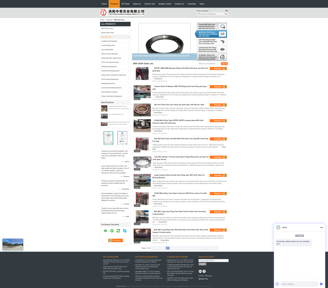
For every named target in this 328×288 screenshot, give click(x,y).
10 (207, 248)
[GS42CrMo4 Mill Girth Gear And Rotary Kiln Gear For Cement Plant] (104, 108)
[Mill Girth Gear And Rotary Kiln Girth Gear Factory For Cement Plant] (104, 124)
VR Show (126, 4)
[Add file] (277, 284)
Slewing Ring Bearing (109, 66)
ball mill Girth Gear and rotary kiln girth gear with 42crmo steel (179, 105)
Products (114, 4)
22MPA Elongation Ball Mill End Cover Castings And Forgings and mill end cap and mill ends (180, 267)
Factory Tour (150, 4)
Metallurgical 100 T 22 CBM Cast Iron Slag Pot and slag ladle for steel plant (180, 261)
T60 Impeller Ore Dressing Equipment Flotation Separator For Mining (148, 261)
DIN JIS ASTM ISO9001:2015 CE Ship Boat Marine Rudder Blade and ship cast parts (180, 273)
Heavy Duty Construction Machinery (113, 75)
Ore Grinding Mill (107, 50)
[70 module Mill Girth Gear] (104, 116)
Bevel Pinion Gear (107, 33)
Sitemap (208, 276)
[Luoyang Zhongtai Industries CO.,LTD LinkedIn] (200, 272)
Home (104, 4)
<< (158, 248)
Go (226, 14)
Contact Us (179, 4)
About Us (137, 4)
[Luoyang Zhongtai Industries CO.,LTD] (122, 12)
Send (202, 264)
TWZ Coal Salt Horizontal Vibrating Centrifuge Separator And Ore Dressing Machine (148, 278)
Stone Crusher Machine (109, 54)
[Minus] (321, 227)
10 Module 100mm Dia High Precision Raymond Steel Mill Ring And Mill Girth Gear (208, 57)
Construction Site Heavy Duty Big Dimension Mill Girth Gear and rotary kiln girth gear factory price (208, 49)
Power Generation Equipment (111, 96)
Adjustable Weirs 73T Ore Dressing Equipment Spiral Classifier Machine (148, 272)
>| (216, 248)
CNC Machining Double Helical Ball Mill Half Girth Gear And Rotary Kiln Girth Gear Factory (208, 42)
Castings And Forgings (109, 41)
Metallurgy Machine (108, 83)
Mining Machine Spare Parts (111, 58)
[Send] (322, 284)
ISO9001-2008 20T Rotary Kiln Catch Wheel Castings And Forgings (180, 279)
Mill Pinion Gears (107, 28)
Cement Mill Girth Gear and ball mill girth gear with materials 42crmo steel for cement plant (207, 26)
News (202, 4)
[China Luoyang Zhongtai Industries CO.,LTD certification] (108, 138)
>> (211, 248)
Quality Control (165, 4)
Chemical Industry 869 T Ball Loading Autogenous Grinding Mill (116, 277)
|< (153, 248)
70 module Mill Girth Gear (116, 114)
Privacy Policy (121, 286)
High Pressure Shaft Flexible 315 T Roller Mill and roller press (115, 268)
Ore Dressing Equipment (110, 79)
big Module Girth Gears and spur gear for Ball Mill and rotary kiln (208, 34)
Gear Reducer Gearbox (109, 92)
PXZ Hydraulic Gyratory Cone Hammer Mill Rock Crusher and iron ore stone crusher (116, 262)
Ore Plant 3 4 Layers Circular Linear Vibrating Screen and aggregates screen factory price (147, 267)
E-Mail (201, 276)
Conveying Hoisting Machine (111, 88)
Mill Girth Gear (106, 37)
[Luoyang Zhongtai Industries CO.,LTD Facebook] (204, 272)
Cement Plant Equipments (110, 71)
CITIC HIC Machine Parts (110, 62)
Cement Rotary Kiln (108, 45)
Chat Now (192, 4)
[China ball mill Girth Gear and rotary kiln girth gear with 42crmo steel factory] (142, 109)
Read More (158, 79)
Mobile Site (204, 279)
